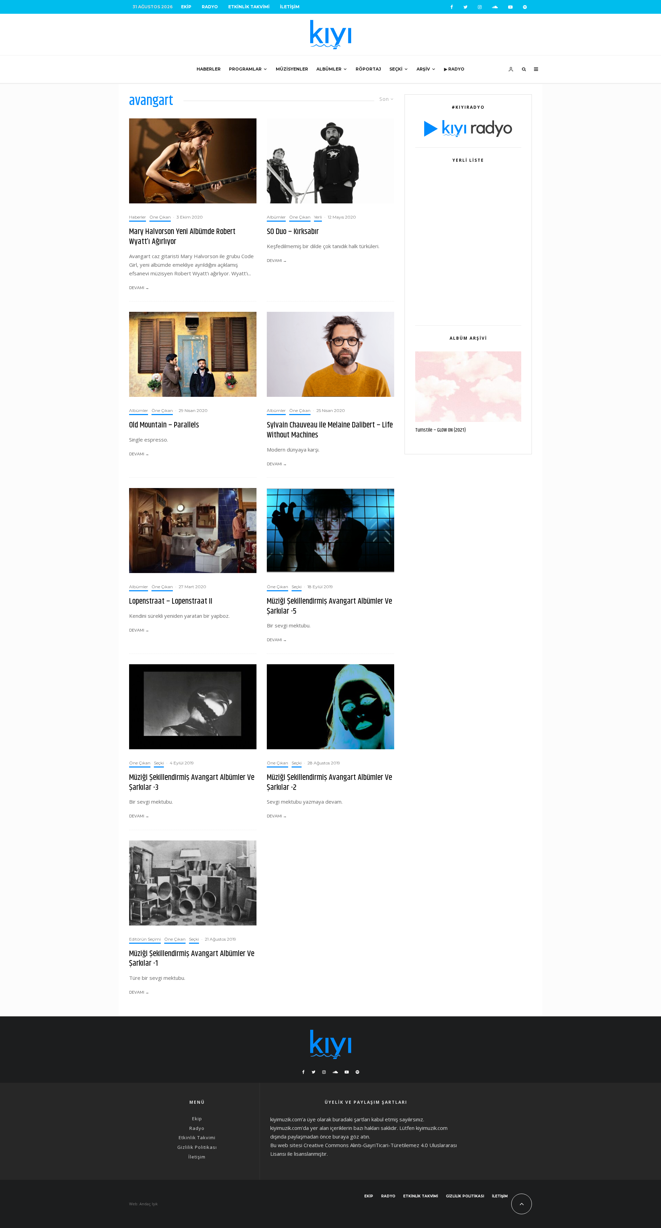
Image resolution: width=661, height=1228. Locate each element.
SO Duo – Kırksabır (293, 232)
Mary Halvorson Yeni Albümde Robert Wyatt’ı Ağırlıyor (182, 237)
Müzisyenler (292, 69)
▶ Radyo (454, 69)
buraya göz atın (351, 1136)
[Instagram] (480, 7)
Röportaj (368, 69)
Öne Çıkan (160, 217)
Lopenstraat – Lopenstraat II (170, 601)
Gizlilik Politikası (197, 1147)
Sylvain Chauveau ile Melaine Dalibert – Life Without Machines (330, 430)
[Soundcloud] (495, 7)
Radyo (210, 6)
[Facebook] (451, 7)
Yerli (318, 217)
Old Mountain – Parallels (164, 425)
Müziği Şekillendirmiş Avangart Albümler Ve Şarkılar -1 (191, 959)
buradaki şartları (351, 1119)
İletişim (290, 6)
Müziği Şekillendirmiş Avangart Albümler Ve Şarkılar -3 (191, 783)
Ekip (186, 6)
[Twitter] (465, 7)
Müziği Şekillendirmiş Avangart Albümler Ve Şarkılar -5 (329, 606)
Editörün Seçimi (145, 939)
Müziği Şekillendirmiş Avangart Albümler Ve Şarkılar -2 (329, 783)
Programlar (245, 69)
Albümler (329, 69)
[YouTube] (510, 7)
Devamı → (139, 287)
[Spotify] (525, 7)
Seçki (395, 69)
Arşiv (423, 69)
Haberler (209, 69)
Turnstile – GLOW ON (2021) (440, 430)
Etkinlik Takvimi (249, 6)
